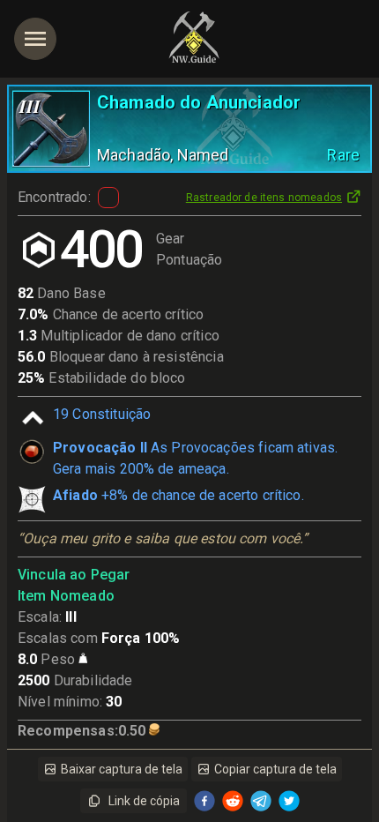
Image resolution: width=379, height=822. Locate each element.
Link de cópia (144, 801)
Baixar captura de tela (121, 769)
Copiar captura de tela (275, 769)
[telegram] (260, 800)
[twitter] (289, 800)
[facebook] (204, 800)
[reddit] (232, 800)
